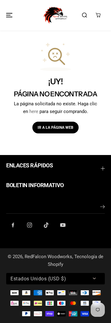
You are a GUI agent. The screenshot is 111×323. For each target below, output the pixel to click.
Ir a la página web (55, 127)
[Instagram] (29, 225)
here (33, 111)
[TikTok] (46, 225)
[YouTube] (63, 225)
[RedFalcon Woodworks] (55, 15)
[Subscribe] (102, 208)
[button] (8, 15)
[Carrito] (98, 15)
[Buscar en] (84, 15)
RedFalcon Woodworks (48, 256)
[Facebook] (13, 225)
